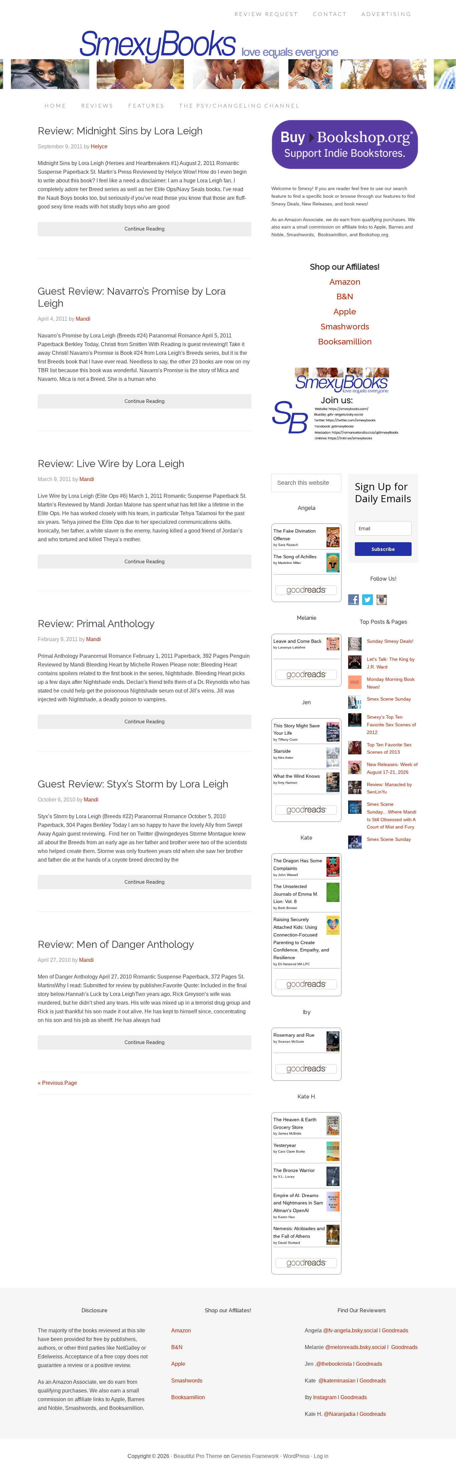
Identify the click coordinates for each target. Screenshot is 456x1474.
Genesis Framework (255, 1456)
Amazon (345, 282)
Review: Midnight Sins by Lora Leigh (120, 131)
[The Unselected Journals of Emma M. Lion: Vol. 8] (332, 900)
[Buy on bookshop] (344, 167)
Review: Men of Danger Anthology (116, 944)
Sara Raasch (288, 545)
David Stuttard (289, 1242)
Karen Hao (286, 1217)
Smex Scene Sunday (389, 699)
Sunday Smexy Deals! (390, 641)
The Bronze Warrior (294, 1170)
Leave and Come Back (297, 641)
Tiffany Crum (287, 739)
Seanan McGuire (291, 1041)
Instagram (324, 1397)
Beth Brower (287, 908)
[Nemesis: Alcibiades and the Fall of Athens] (332, 1243)
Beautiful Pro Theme (198, 1456)
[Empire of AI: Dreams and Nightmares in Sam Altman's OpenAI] (332, 1209)
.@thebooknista (333, 1364)
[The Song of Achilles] (332, 570)
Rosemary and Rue (293, 1035)
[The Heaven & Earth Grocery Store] (332, 1133)
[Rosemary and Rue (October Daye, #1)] (332, 1050)
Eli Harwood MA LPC (294, 964)
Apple (344, 311)
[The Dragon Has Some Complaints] (332, 875)
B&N (344, 296)
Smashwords (345, 326)
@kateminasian (337, 1380)
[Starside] (332, 765)
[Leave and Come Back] (332, 648)
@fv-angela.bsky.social (350, 1330)
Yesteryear (284, 1145)
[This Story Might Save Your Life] (332, 740)
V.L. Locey (286, 1176)
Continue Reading (145, 229)
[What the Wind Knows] (332, 790)
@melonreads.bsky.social (355, 1347)
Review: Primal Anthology (96, 623)
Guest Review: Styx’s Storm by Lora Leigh (133, 784)
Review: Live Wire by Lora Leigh (111, 463)
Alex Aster (285, 757)
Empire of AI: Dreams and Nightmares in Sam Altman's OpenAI (298, 1203)
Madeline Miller (289, 563)
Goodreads (395, 1330)
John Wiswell (288, 875)
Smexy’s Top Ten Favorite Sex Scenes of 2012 (391, 724)
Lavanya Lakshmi (291, 647)
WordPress (296, 1456)
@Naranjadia (340, 1414)
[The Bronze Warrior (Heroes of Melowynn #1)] (332, 1184)
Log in (321, 1456)
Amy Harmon (287, 782)
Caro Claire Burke (291, 1151)
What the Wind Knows (296, 776)
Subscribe (383, 549)
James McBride (289, 1133)
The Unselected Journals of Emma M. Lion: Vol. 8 (295, 894)
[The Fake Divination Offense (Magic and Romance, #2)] (332, 545)
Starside (282, 751)
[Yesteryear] (332, 1159)
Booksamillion (345, 341)
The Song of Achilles (294, 556)
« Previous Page (57, 1083)
